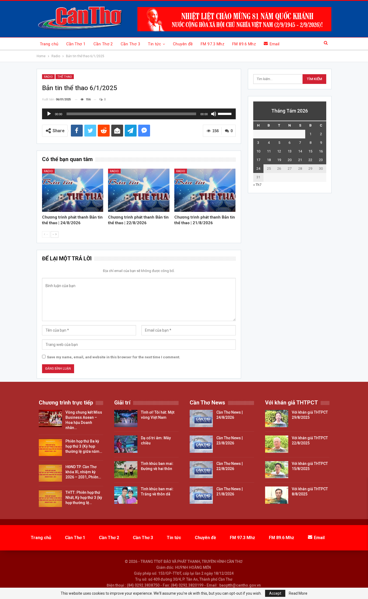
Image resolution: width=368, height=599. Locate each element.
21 (300, 160)
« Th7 (257, 185)
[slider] (225, 113)
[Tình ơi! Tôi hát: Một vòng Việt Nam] (125, 418)
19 (279, 160)
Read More (298, 593)
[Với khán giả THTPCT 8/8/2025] (276, 495)
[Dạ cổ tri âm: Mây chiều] (125, 444)
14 (300, 151)
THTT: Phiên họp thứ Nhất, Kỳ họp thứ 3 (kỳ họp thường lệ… (83, 497)
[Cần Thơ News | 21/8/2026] (201, 495)
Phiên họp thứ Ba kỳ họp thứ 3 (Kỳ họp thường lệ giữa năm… (83, 446)
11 (269, 151)
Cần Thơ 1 (76, 44)
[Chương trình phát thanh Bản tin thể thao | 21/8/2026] (205, 190)
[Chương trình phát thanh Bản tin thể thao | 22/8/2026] (138, 190)
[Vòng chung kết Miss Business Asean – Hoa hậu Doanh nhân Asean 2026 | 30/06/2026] (50, 418)
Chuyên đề (183, 44)
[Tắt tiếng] (213, 114)
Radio (48, 77)
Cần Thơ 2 (103, 44)
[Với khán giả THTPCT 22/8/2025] (276, 444)
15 (310, 151)
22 (310, 160)
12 (279, 151)
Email (275, 44)
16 (321, 151)
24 (258, 168)
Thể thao (64, 77)
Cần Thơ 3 (130, 44)
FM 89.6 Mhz (244, 44)
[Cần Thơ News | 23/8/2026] (201, 444)
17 (258, 160)
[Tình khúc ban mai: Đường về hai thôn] (125, 469)
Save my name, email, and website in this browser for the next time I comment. (113, 357)
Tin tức (154, 44)
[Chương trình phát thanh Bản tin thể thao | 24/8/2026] (72, 190)
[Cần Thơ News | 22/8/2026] (201, 469)
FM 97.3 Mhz (212, 44)
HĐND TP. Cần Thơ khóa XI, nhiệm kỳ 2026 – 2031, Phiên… (83, 472)
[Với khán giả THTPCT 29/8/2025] (276, 418)
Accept (275, 593)
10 (258, 151)
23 (321, 160)
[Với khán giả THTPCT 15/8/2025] (276, 469)
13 (289, 151)
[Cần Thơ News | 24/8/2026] (201, 418)
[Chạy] (49, 114)
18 (269, 160)
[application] (139, 113)
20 (289, 160)
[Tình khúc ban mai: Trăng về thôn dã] (125, 495)
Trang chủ (49, 44)
